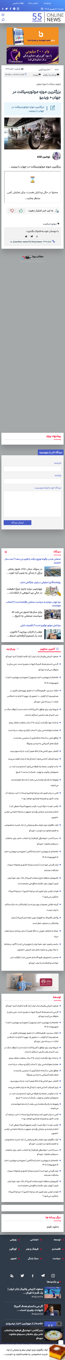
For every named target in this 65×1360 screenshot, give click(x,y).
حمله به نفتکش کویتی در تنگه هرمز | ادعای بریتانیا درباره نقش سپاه (31, 933)
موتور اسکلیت (50, 224)
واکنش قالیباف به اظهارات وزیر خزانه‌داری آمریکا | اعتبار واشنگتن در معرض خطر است (34, 920)
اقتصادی (57, 1249)
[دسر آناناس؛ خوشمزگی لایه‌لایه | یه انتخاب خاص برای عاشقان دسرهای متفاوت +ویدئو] (53, 1334)
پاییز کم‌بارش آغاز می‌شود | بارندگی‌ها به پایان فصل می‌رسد (33, 758)
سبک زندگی (34, 1258)
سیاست (57, 1258)
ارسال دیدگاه (17, 522)
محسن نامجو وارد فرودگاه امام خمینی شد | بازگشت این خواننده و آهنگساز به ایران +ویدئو (34, 960)
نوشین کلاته (43, 157)
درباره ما (48, 3)
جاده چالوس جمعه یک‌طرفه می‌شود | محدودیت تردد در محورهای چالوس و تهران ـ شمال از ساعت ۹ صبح (33, 769)
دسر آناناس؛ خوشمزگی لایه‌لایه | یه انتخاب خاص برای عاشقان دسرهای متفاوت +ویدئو (23, 1334)
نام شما (57, 463)
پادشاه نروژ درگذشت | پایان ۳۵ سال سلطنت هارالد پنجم (33, 722)
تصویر (14, 1258)
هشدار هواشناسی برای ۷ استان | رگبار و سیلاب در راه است (33, 730)
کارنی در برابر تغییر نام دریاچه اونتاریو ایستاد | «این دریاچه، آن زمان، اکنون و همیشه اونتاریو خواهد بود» (31, 796)
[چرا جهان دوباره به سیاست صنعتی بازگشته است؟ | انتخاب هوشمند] (52, 614)
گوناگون (13, 1249)
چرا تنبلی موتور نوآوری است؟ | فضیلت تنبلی (40, 625)
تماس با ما (33, 3)
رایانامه (58, 475)
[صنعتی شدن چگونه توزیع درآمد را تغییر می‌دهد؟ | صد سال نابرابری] (52, 571)
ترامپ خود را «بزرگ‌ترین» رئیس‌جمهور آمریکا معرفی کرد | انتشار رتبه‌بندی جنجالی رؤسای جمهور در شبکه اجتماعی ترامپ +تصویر (31, 812)
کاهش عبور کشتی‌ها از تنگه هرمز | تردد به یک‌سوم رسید (34, 751)
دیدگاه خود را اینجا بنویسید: (47, 488)
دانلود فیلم (53, 1227)
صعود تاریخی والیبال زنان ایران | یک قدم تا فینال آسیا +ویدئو (32, 656)
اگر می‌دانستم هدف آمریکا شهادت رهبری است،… (28, 1308)
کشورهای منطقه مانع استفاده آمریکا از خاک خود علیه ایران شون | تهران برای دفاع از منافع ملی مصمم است (32, 881)
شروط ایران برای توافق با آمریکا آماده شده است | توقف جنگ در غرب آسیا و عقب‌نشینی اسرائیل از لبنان (31, 712)
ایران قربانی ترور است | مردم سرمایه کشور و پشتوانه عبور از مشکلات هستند (32, 867)
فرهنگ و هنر (33, 1249)
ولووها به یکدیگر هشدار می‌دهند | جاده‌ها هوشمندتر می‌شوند (34, 782)
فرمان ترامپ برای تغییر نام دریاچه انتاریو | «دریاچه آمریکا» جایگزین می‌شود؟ (33, 894)
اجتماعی (35, 1239)
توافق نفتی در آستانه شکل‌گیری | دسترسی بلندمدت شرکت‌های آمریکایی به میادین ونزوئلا (35, 741)
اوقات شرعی (18, 3)
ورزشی (14, 1239)
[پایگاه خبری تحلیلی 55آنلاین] (46, 17)
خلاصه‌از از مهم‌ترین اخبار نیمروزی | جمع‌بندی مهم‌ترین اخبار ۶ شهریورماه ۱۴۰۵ (32, 680)
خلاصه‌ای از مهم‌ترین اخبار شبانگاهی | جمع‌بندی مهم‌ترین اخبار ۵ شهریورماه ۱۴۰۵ (31, 854)
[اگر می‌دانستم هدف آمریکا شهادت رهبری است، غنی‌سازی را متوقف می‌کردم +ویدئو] (52, 1309)
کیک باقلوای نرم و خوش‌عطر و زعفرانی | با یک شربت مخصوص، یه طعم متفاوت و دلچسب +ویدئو (26, 1352)
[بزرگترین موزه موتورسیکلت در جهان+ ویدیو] (32, 236)
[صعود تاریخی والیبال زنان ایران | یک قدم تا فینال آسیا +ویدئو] (52, 1292)
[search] (3, 20)
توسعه (58, 1239)
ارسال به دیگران (50, 74)
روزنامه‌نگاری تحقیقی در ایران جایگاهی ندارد (40, 582)
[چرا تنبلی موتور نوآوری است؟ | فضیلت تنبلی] (52, 634)
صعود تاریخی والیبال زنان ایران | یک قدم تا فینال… (25, 1291)
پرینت (35, 74)
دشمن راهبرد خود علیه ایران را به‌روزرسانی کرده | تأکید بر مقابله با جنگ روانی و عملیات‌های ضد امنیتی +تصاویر (31, 947)
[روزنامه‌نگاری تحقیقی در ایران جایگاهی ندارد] (52, 591)
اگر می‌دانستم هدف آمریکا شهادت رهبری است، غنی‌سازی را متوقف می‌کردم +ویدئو (32, 667)
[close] (60, 1342)
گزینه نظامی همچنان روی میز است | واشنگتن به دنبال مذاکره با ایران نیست (31, 907)
